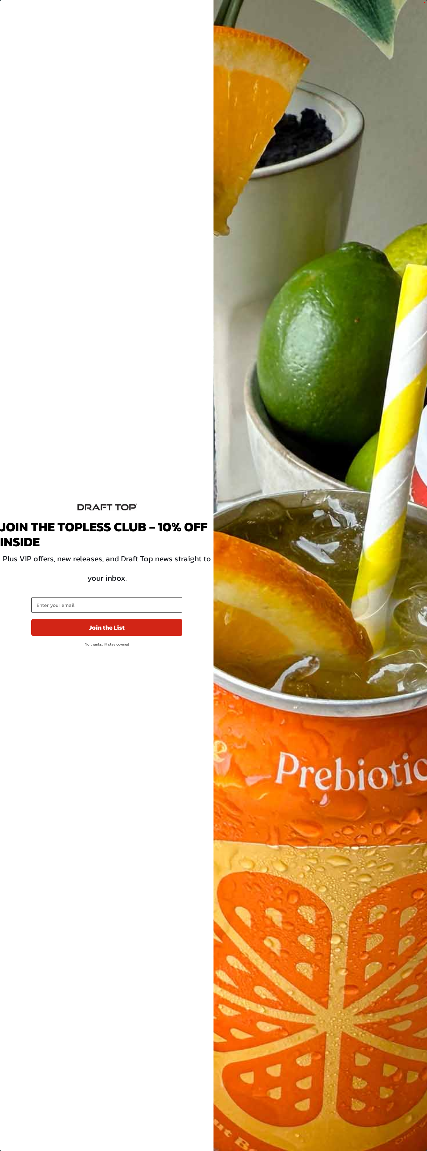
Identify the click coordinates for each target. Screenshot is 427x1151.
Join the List (107, 627)
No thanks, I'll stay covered (107, 644)
